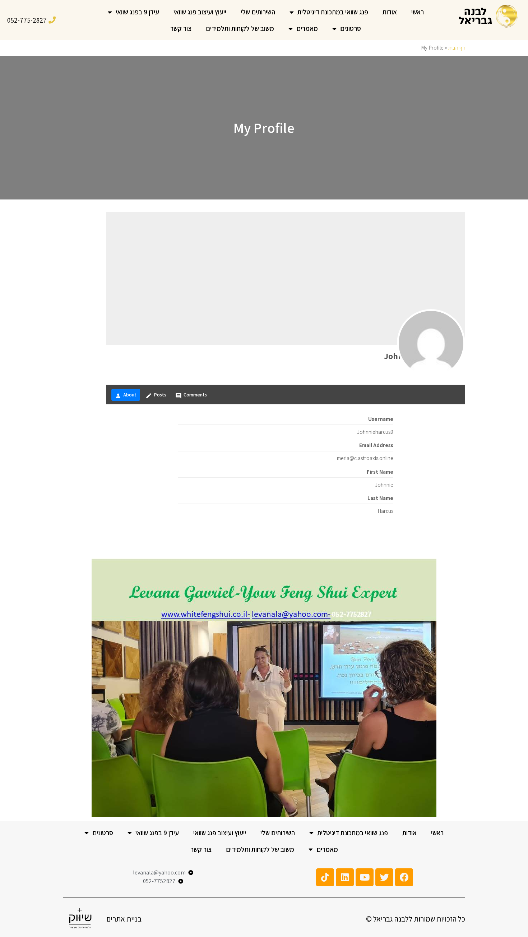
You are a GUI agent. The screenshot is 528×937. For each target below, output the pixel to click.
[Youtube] (365, 877)
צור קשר (180, 28)
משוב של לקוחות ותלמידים (240, 28)
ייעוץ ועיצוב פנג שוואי (199, 12)
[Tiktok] (325, 877)
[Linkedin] (345, 877)
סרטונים (350, 28)
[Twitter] (384, 877)
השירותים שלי (258, 12)
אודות (390, 12)
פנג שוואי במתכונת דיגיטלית (332, 12)
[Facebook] (404, 877)
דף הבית (456, 47)
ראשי (417, 12)
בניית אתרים (124, 919)
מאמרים (307, 28)
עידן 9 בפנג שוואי (137, 12)
